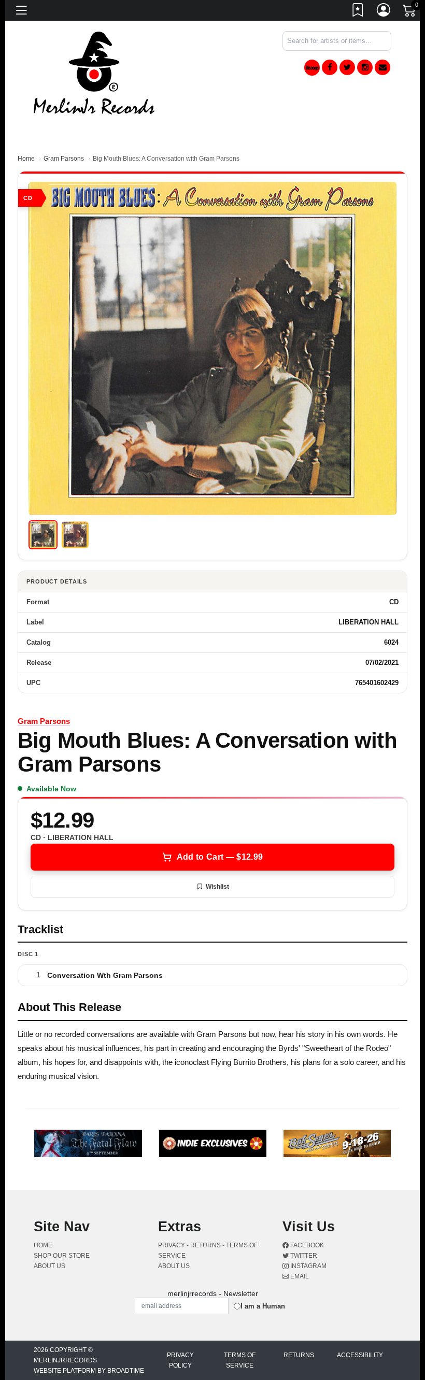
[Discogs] (312, 68)
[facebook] (329, 67)
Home (26, 158)
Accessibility (360, 1355)
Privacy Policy (180, 1360)
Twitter (303, 1255)
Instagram (308, 1266)
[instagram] (365, 67)
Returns (299, 1355)
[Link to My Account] (384, 12)
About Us (49, 1266)
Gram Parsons (64, 158)
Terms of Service (240, 1360)
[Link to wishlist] (358, 12)
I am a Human (262, 1306)
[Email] (382, 67)
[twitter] (347, 67)
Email (299, 1276)
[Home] (94, 72)
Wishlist (217, 886)
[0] (410, 12)
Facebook (306, 1245)
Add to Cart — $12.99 (220, 856)
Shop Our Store (62, 1255)
